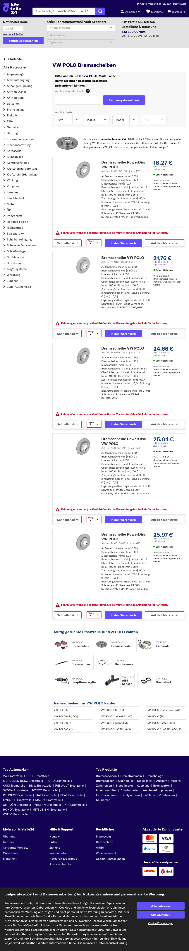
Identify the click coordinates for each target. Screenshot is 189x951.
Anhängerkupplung (19, 86)
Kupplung (13, 186)
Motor (11, 204)
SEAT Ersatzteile (71, 795)
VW (72, 58)
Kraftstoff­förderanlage (22, 174)
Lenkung (12, 192)
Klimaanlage (15, 157)
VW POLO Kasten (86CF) (161, 723)
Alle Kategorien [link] (15, 67)
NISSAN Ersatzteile (48, 804)
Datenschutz (104, 842)
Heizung (12, 133)
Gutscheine (10, 853)
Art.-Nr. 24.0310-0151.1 (120, 543)
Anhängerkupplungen (157, 790)
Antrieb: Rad (15, 97)
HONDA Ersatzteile (16, 809)
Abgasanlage (15, 74)
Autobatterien (130, 790)
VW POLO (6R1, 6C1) (66, 716)
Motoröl (176, 780)
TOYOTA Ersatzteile (45, 790)
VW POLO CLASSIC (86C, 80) (164, 729)
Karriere (8, 842)
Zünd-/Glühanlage (19, 286)
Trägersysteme (17, 269)
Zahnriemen (104, 785)
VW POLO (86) (155, 716)
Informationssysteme (21, 139)
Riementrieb (15, 227)
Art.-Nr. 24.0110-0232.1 (120, 352)
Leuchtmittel (15, 198)
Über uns (9, 836)
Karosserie (14, 151)
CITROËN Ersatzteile (17, 804)
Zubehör (12, 281)
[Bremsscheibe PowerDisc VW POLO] (83, 170)
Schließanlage (16, 251)
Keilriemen (103, 800)
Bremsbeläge (154, 776)
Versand (162, 169)
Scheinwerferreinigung (22, 245)
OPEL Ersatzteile (37, 776)
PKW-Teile (59, 58)
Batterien (13, 103)
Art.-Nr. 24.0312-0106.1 (120, 171)
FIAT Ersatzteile (46, 795)
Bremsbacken (105, 780)
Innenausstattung (19, 145)
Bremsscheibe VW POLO (122, 257)
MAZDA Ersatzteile (48, 800)
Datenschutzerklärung (112, 943)
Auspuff (161, 780)
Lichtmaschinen (106, 795)
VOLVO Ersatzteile (15, 814)
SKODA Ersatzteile (15, 790)
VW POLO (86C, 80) (112, 710)
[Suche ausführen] (100, 11)
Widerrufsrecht (106, 853)
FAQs (53, 842)
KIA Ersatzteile (75, 804)
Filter (10, 121)
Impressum (103, 836)
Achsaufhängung (18, 80)
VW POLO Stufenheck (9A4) (163, 710)
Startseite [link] (15, 58)
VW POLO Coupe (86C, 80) (116, 716)
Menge (91, 241)
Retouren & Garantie (63, 858)
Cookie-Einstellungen (110, 859)
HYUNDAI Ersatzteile (17, 800)
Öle (9, 210)
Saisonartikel (16, 233)
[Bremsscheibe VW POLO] (83, 265)
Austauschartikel (60, 864)
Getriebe (13, 127)
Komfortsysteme (18, 162)
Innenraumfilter (106, 790)
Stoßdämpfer (15, 257)
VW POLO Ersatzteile (104, 58)
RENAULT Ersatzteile (69, 785)
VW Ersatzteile (13, 776)
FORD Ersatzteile (58, 780)
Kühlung (12, 180)
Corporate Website (15, 847)
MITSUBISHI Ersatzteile (48, 809)
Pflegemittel (15, 216)
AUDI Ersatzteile (14, 785)
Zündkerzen (167, 795)
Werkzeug (13, 275)
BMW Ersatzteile (40, 785)
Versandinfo (57, 853)
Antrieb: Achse (17, 92)
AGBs (100, 847)
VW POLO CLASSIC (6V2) (116, 729)
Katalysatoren (130, 795)
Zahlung (54, 847)
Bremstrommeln (131, 776)
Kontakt (54, 836)
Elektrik (12, 115)
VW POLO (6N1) (63, 723)
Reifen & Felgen (17, 221)
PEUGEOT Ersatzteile (17, 795)
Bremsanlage (16, 109)
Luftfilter (149, 795)
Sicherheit (10, 858)
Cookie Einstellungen (160, 923)
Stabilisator (144, 780)
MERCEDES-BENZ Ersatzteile (23, 780)
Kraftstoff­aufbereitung (22, 168)
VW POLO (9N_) (63, 710)
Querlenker (125, 780)
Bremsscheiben (106, 776)
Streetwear (14, 263)
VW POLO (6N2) (63, 729)
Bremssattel (161, 785)
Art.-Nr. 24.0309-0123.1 (121, 448)
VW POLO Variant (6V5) (114, 723)
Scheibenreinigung (19, 239)
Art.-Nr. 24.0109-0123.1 (120, 262)
